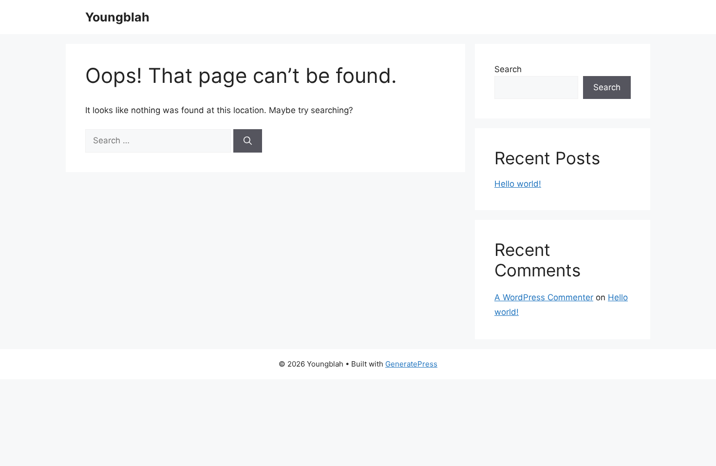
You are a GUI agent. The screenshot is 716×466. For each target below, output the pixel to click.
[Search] (247, 141)
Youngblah (117, 17)
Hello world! (517, 184)
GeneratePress (411, 364)
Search (508, 69)
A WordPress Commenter (543, 297)
